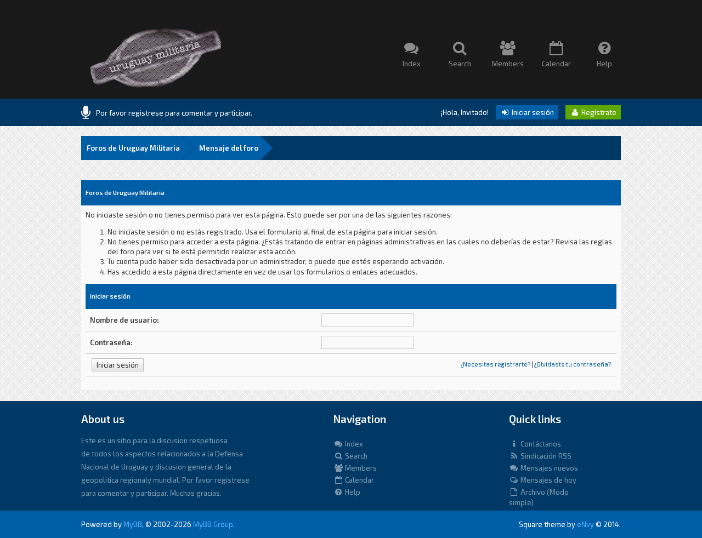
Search (355, 455)
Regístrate (598, 112)
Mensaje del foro (228, 148)
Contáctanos (540, 443)
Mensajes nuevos (548, 467)
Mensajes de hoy (547, 480)
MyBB (132, 524)
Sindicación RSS (545, 455)
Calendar (358, 480)
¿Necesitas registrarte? (495, 364)
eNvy (585, 524)
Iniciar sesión (532, 112)
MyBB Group (213, 524)
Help (351, 492)
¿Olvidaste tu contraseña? (572, 364)
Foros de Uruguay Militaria (133, 148)
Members (360, 467)
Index (353, 443)
